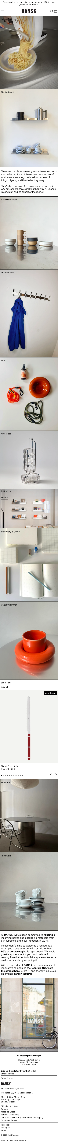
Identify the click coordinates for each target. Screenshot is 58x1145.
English (3, 1140)
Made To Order (8, 1112)
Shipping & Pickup (9, 1106)
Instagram (5, 1127)
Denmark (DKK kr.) (17, 1140)
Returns (4, 1109)
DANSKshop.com (14, 1135)
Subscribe (5, 1078)
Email (3, 1130)
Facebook (5, 1125)
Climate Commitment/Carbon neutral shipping (22, 1117)
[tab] (1, 775)
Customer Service (9, 1120)
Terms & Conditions (10, 1114)
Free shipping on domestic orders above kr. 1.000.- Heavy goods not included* (30, 3)
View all (4, 687)
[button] (51, 11)
